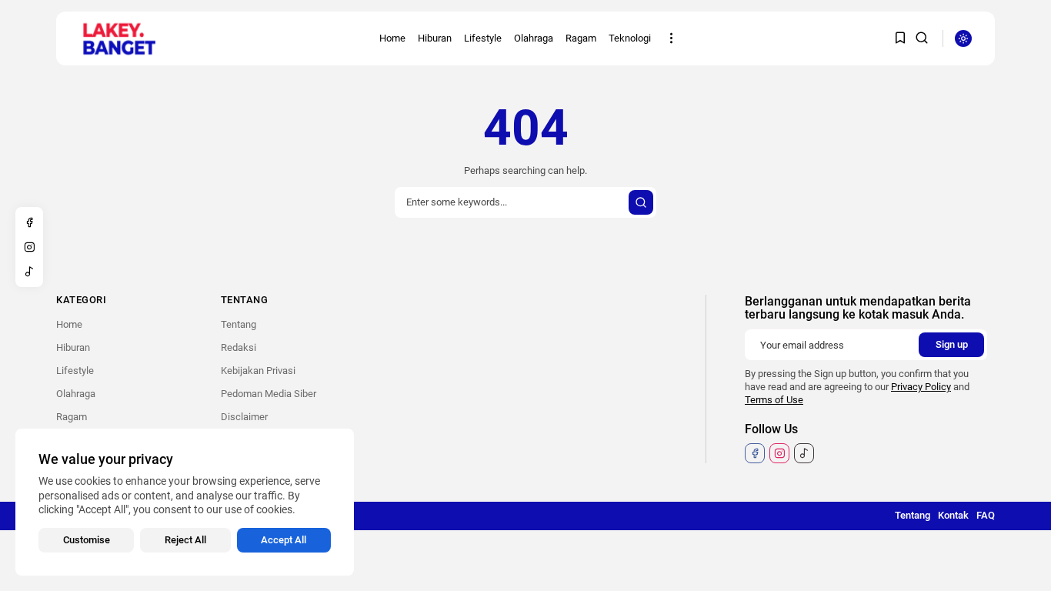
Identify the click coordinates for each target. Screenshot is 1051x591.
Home (392, 38)
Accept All (283, 540)
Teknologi (630, 38)
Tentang (238, 324)
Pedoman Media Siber (268, 393)
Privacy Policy (921, 386)
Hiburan (435, 38)
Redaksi (238, 347)
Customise (86, 540)
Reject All (185, 540)
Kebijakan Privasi (258, 370)
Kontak (953, 515)
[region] (184, 502)
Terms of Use (774, 400)
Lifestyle (483, 38)
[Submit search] (641, 202)
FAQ (985, 515)
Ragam (581, 38)
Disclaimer (244, 416)
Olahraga (533, 38)
